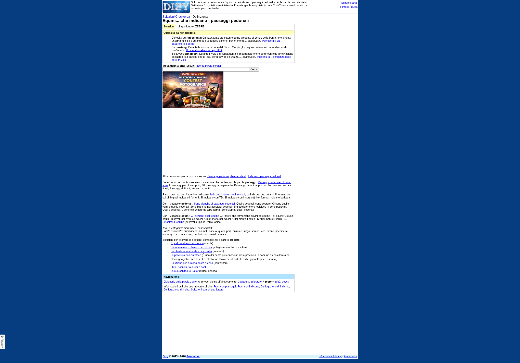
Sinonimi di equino (173, 221)
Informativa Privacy (330, 356)
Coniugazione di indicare (275, 286)
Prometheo (193, 356)
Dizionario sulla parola (180, 281)
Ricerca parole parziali (208, 65)
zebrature (256, 281)
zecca (285, 281)
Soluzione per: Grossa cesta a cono (192, 262)
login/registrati (349, 2)
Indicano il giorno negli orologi (227, 194)
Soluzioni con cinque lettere (207, 289)
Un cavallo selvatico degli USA (204, 50)
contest (344, 6)
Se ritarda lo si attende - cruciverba (191, 251)
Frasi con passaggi (224, 286)
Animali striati (238, 176)
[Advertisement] (327, 76)
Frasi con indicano (248, 286)
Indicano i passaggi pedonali (264, 176)
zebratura (243, 281)
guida (354, 6)
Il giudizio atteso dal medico (187, 243)
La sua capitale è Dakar (184, 270)
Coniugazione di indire (176, 289)
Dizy (165, 356)
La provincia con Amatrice (186, 255)
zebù (277, 281)
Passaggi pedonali (218, 176)
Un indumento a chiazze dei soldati (191, 247)
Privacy (2, 343)
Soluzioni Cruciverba (176, 16)
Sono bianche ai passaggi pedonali (214, 203)
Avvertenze (350, 356)
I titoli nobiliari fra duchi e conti (189, 267)
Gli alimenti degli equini (204, 215)
